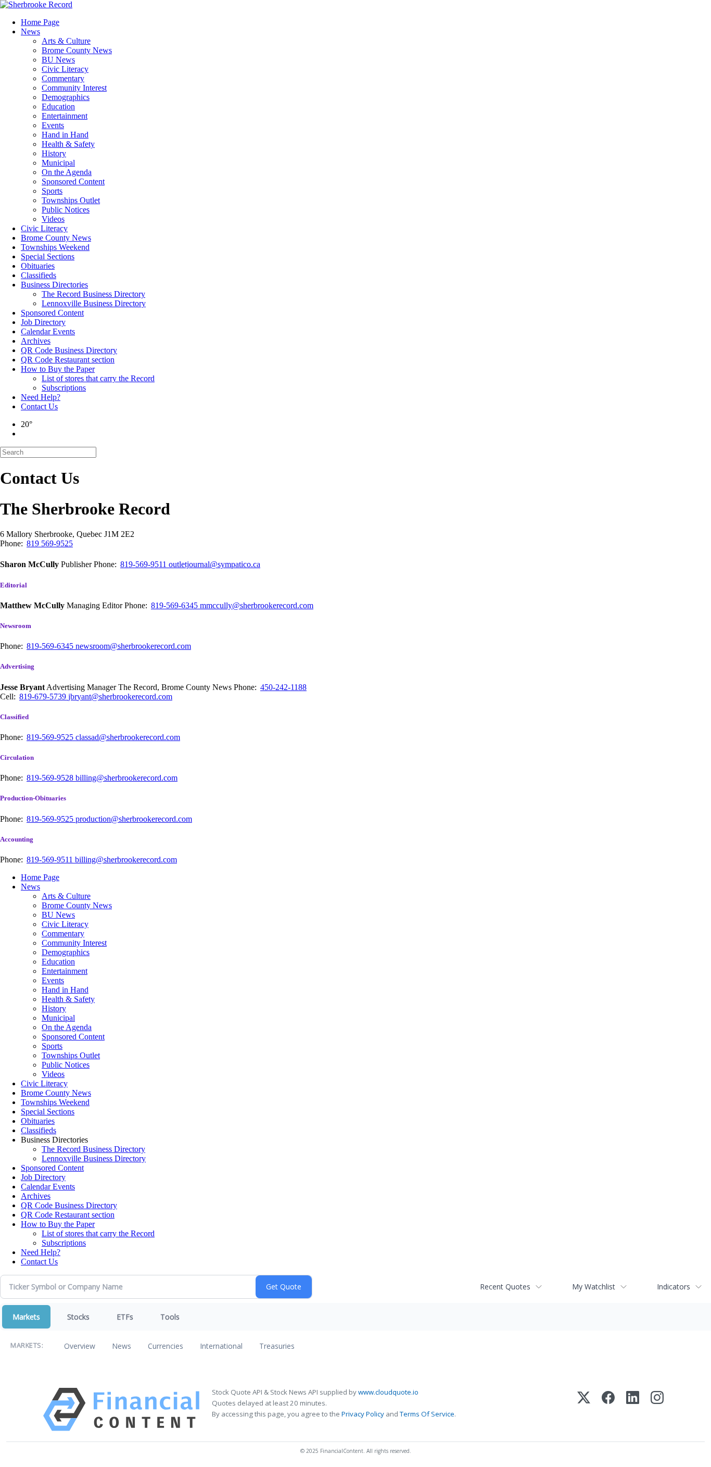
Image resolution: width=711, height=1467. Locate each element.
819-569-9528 (51, 777)
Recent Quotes (505, 1287)
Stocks (78, 1317)
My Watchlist (593, 1287)
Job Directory (43, 322)
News (30, 31)
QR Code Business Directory (69, 350)
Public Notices (66, 209)
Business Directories (54, 284)
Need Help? (40, 397)
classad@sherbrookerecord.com (127, 737)
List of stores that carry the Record (98, 378)
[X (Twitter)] (583, 1409)
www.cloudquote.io (388, 1392)
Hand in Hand (65, 134)
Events (53, 125)
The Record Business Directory (93, 294)
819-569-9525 (51, 737)
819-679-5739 (43, 696)
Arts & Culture (66, 40)
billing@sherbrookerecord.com (126, 777)
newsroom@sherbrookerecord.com (133, 646)
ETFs (125, 1317)
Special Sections (47, 256)
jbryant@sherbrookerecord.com (120, 696)
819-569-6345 (175, 605)
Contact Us (39, 406)
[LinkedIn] (632, 1409)
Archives (35, 340)
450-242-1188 (283, 687)
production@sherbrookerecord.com (133, 818)
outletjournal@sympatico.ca (214, 564)
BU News (58, 59)
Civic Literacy (65, 69)
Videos (53, 219)
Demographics (66, 97)
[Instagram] (657, 1409)
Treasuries (277, 1346)
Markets (26, 1317)
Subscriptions (64, 387)
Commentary (63, 78)
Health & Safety (68, 144)
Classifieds (38, 275)
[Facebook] (608, 1409)
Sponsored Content (73, 181)
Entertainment (64, 115)
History (54, 153)
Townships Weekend (55, 247)
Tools (170, 1317)
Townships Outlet (71, 200)
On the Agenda (67, 172)
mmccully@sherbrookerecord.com (256, 605)
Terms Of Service (427, 1414)
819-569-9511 (144, 564)
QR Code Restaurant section (68, 359)
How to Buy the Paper (58, 369)
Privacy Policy (362, 1414)
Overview (79, 1346)
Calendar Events (48, 331)
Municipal (58, 162)
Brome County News (77, 50)
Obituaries (38, 265)
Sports (52, 190)
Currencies (165, 1346)
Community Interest (74, 87)
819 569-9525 (50, 543)
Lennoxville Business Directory (94, 303)
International (221, 1346)
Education (58, 106)
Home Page (40, 22)
